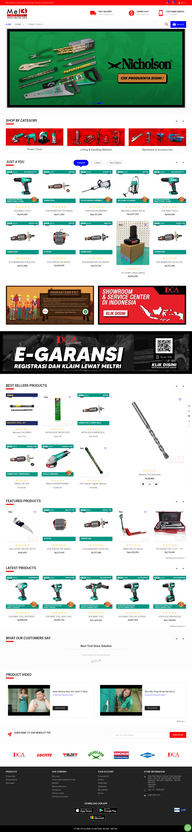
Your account (106, 771)
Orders (101, 780)
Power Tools (36, 24)
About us (55, 776)
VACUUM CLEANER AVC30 (133, 211)
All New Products (178, 626)
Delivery (55, 783)
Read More (60, 708)
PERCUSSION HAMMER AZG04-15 (96, 211)
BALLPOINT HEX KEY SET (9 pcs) (22, 549)
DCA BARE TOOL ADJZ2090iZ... (132, 616)
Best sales (10, 783)
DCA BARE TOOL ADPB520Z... (22, 616)
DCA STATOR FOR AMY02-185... (59, 549)
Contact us (56, 790)
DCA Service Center (60, 797)
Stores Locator (58, 793)
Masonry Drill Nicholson (150, 474)
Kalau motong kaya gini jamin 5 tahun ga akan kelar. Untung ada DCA (70, 691)
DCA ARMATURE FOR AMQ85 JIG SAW (59, 211)
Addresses (102, 786)
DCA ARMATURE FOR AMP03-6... (96, 262)
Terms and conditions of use (63, 780)
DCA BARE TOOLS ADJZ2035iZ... (22, 211)
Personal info (103, 776)
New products (11, 780)
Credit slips (102, 783)
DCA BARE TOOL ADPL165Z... (59, 616)
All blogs (181, 721)
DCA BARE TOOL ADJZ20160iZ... (96, 616)
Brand (19, 24)
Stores (100, 793)
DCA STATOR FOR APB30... (59, 262)
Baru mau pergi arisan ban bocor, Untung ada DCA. (160, 691)
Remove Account (59, 786)
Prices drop (10, 776)
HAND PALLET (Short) (133, 549)
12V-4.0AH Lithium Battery (133, 273)
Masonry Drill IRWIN (22, 432)
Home (8, 24)
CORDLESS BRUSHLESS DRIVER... (169, 616)
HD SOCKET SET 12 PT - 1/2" (169, 549)
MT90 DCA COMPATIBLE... (93, 432)
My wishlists (103, 790)
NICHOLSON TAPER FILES (57, 432)
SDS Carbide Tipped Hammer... (93, 483)
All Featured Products (176, 558)
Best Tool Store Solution (96, 646)
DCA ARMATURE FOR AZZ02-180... (22, 262)
